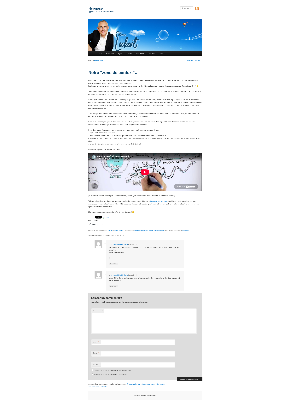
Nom (96, 342)
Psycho (129, 54)
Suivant (198, 61)
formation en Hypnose (158, 201)
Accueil (100, 54)
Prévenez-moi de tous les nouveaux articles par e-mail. (111, 374)
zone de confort (159, 230)
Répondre (113, 264)
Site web (95, 364)
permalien (185, 230)
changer (137, 230)
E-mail (96, 353)
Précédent (189, 61)
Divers (161, 54)
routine (151, 230)
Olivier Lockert (119, 230)
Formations (151, 54)
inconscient (144, 230)
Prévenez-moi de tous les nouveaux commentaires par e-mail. (113, 370)
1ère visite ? (110, 54)
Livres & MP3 (139, 54)
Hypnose (95, 8)
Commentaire (98, 311)
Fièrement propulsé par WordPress (145, 395)
